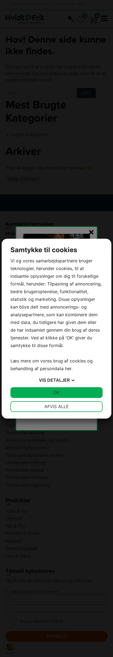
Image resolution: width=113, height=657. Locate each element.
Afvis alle (56, 406)
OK (56, 392)
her (68, 368)
